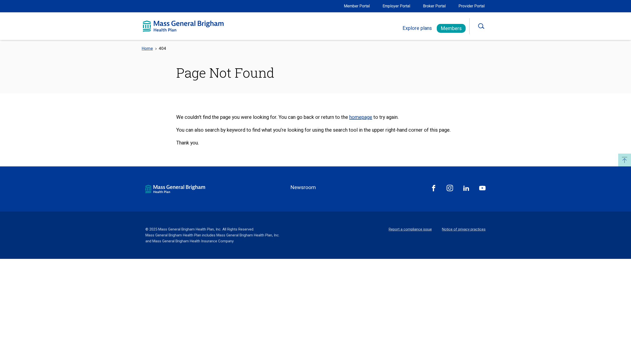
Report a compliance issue (410, 229)
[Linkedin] (466, 188)
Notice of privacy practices (464, 229)
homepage (360, 117)
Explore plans (417, 28)
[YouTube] (482, 188)
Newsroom (303, 187)
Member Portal (357, 6)
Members (451, 28)
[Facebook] (433, 188)
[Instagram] (450, 188)
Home (147, 48)
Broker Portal (434, 6)
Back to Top (624, 160)
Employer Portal (396, 6)
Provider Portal (471, 6)
